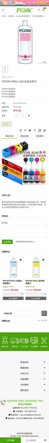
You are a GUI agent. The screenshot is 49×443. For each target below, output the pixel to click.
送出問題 (7, 242)
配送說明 (24, 362)
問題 (6, 223)
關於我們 (24, 390)
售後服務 (24, 379)
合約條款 (24, 384)
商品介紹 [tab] (9, 136)
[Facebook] (25, 130)
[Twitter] (30, 130)
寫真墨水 (6, 124)
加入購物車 (31, 440)
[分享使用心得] (44, 130)
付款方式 (24, 373)
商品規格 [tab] (24, 136)
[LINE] (40, 130)
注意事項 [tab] (40, 136)
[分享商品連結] (20, 130)
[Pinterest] (35, 130)
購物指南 (24, 368)
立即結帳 (10, 440)
